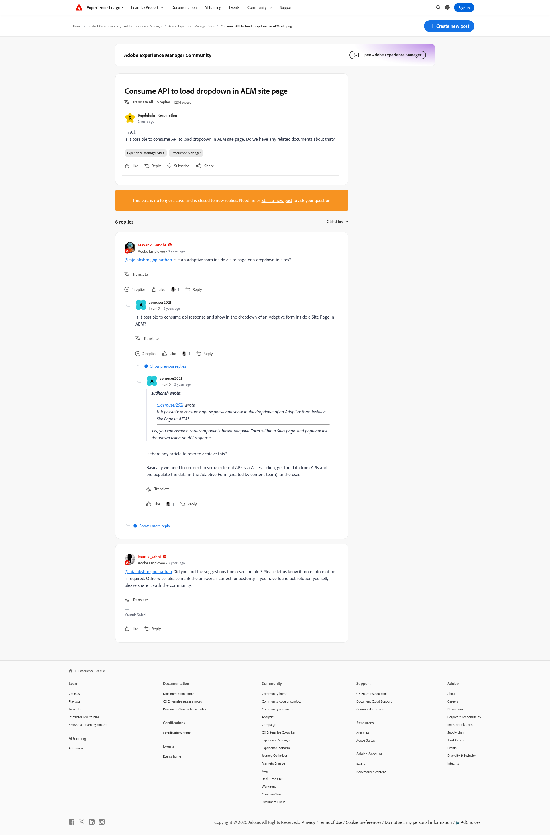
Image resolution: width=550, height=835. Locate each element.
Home (77, 26)
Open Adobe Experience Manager (391, 55)
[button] (449, 26)
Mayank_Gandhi (152, 244)
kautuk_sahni (149, 556)
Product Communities (103, 26)
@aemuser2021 (170, 405)
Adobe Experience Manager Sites (191, 26)
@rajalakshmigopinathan (148, 259)
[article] (230, 267)
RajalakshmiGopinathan (158, 115)
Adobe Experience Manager (143, 26)
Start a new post (277, 200)
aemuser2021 (160, 302)
